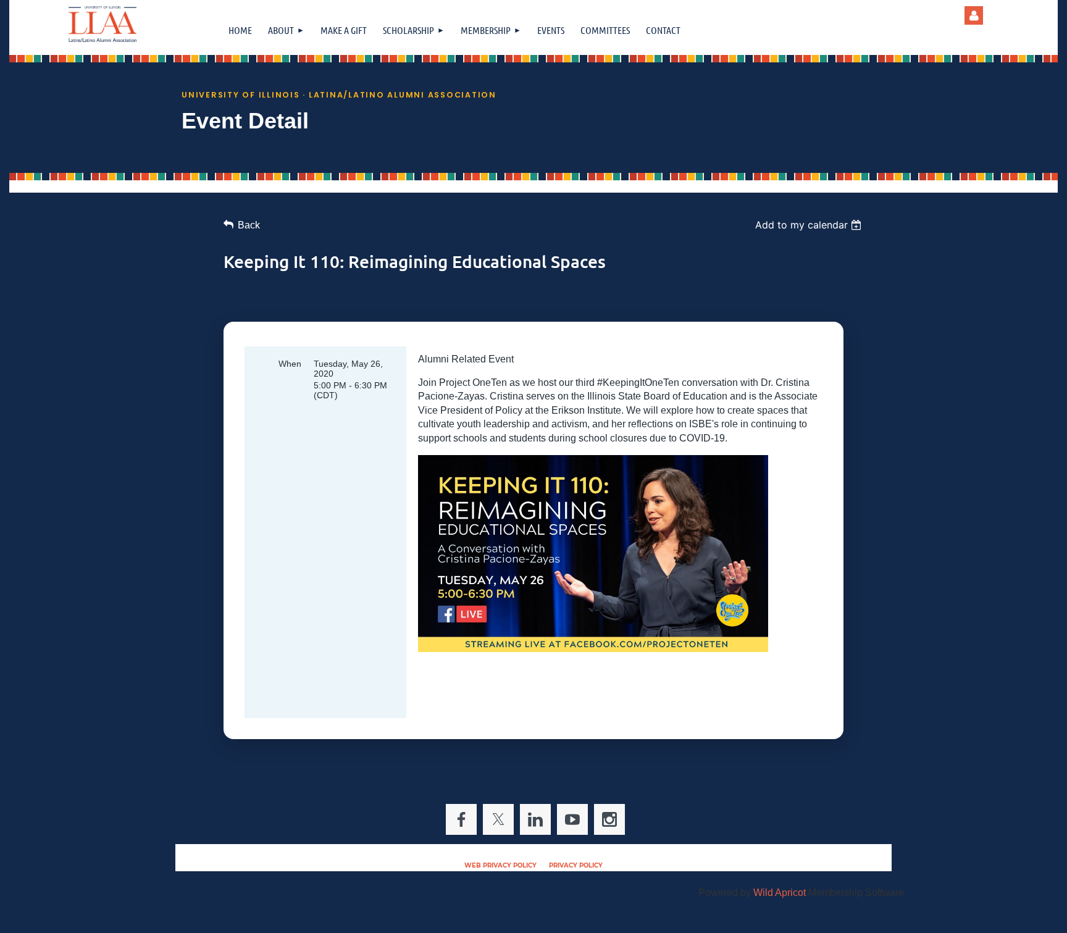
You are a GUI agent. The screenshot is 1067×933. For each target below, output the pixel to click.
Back (249, 225)
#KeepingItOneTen (638, 382)
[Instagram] (609, 819)
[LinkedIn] (535, 819)
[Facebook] (461, 819)
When (289, 364)
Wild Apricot (779, 892)
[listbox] (809, 224)
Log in (973, 15)
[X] (498, 819)
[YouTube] (572, 819)
